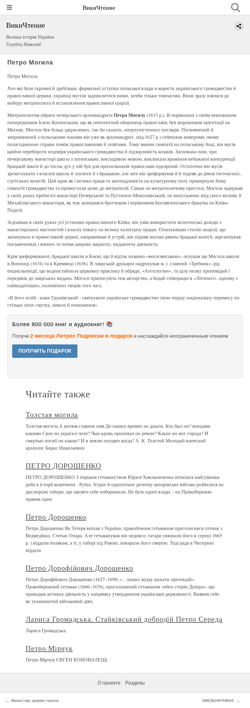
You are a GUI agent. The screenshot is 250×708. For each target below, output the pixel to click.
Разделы (135, 682)
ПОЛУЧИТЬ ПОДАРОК (44, 351)
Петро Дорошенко (56, 516)
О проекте (109, 682)
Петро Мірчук (49, 648)
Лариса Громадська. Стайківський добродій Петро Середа (124, 619)
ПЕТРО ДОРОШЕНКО (63, 465)
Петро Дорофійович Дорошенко (79, 568)
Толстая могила (52, 414)
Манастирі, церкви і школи (35, 701)
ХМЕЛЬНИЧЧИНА (218, 701)
